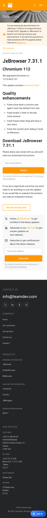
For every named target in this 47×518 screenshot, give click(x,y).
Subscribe (23, 258)
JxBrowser (7, 364)
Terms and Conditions (17, 267)
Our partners (8, 331)
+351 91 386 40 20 (10, 437)
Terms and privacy (23, 507)
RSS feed (31, 227)
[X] (5, 305)
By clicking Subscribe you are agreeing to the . (22, 265)
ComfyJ (6, 394)
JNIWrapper (7, 400)
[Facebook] (19, 305)
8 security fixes (31, 85)
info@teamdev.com (20, 296)
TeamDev (19, 511)
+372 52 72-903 (9, 458)
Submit (23, 170)
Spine (5, 413)
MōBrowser (7, 376)
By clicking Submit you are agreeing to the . (23, 177)
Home (5, 319)
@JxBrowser (23, 218)
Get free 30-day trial (16, 207)
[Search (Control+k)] (34, 5)
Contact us (7, 337)
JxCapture (7, 389)
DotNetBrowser (9, 370)
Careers (6, 343)
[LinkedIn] (12, 305)
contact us (21, 42)
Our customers (9, 325)
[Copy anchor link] (32, 69)
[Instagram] (26, 305)
